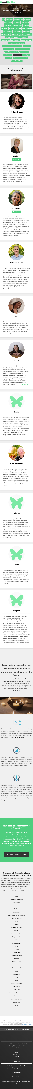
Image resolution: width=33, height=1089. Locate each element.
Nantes (17, 971)
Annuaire (7, 1043)
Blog (16, 1052)
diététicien (26, 25)
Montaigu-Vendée (16, 968)
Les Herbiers (16, 952)
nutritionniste (9, 37)
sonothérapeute (17, 55)
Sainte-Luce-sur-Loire (16, 983)
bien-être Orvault (16, 1072)
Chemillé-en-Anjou (16, 918)
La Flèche (16, 940)
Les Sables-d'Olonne (16, 955)
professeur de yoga (8, 49)
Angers (16, 896)
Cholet (16, 921)
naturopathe (29, 34)
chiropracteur (27, 19)
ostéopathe (24, 37)
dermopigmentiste (17, 25)
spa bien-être (8, 57)
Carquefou (16, 906)
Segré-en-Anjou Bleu (16, 999)
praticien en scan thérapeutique (16, 43)
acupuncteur (9, 19)
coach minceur (25, 22)
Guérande (16, 930)
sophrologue (26, 55)
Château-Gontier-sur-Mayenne (16, 915)
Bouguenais (16, 902)
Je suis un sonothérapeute (16, 855)
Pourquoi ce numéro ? (27, 1024)
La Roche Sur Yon (16, 943)
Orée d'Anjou (16, 974)
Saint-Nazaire (16, 989)
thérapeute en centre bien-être (20, 57)
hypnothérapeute (17, 31)
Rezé (16, 980)
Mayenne (16, 965)
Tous (3, 19)
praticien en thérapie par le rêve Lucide (12, 46)
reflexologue (18, 52)
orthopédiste (17, 37)
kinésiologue (26, 31)
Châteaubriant (16, 912)
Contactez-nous (16, 1054)
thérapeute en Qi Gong (16, 60)
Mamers (16, 958)
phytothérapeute (15, 40)
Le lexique (16, 1056)
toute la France (19, 737)
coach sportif (7, 25)
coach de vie (17, 22)
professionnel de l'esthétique (22, 49)
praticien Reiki (26, 46)
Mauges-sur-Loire (16, 961)
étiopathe (18, 28)
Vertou (16, 1005)
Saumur (16, 996)
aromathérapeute (18, 19)
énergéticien (4, 28)
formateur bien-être (27, 28)
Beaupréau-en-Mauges (16, 899)
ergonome (11, 28)
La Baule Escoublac (16, 933)
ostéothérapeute (6, 40)
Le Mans (16, 949)
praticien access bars (26, 40)
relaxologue (26, 52)
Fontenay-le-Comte (16, 927)
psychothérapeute (8, 52)
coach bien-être (8, 22)
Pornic (16, 977)
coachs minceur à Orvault (22, 384)
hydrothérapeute (7, 31)
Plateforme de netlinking (16, 1050)
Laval (16, 946)
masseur (22, 34)
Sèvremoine (16, 1002)
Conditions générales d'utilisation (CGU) (16, 1046)
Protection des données (16, 1048)
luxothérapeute (14, 34)
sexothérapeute (8, 55)
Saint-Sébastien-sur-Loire (16, 993)
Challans (16, 909)
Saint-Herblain (16, 986)
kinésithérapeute (5, 34)
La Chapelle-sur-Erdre (16, 937)
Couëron (16, 924)
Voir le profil (17, 159)
